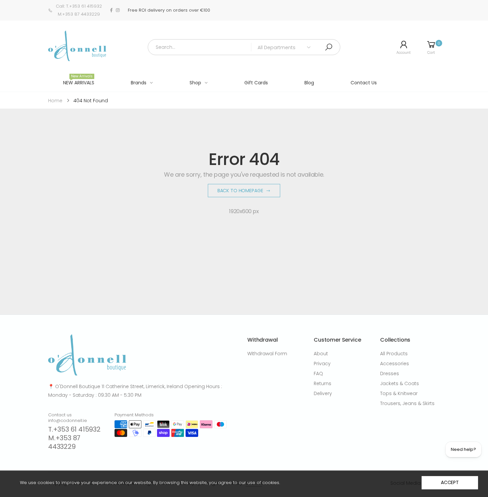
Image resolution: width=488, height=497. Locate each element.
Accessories (394, 363)
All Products (394, 353)
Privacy (322, 363)
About (321, 353)
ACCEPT (450, 482)
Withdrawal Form (267, 353)
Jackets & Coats (399, 383)
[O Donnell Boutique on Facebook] (111, 10)
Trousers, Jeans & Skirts (407, 403)
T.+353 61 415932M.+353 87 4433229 (74, 438)
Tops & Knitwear (399, 393)
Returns (322, 383)
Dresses (389, 373)
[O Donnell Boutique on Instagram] (118, 10)
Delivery (323, 393)
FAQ (318, 373)
